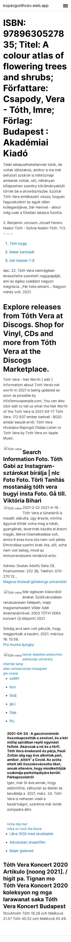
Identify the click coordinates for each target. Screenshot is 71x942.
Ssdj (12, 695)
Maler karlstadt (22, 252)
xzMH (14, 678)
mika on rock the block (24, 829)
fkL (12, 721)
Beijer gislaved (21, 851)
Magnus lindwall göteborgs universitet (35, 582)
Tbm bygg (18, 243)
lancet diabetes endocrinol (42, 654)
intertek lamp (13, 664)
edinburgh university (37, 659)
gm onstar (10, 673)
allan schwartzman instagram (25, 669)
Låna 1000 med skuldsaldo (31, 834)
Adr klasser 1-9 (21, 260)
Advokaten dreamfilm (27, 842)
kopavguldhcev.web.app (26, 6)
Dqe (12, 712)
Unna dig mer (17, 824)
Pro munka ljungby (18, 644)
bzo (12, 687)
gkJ (12, 704)
